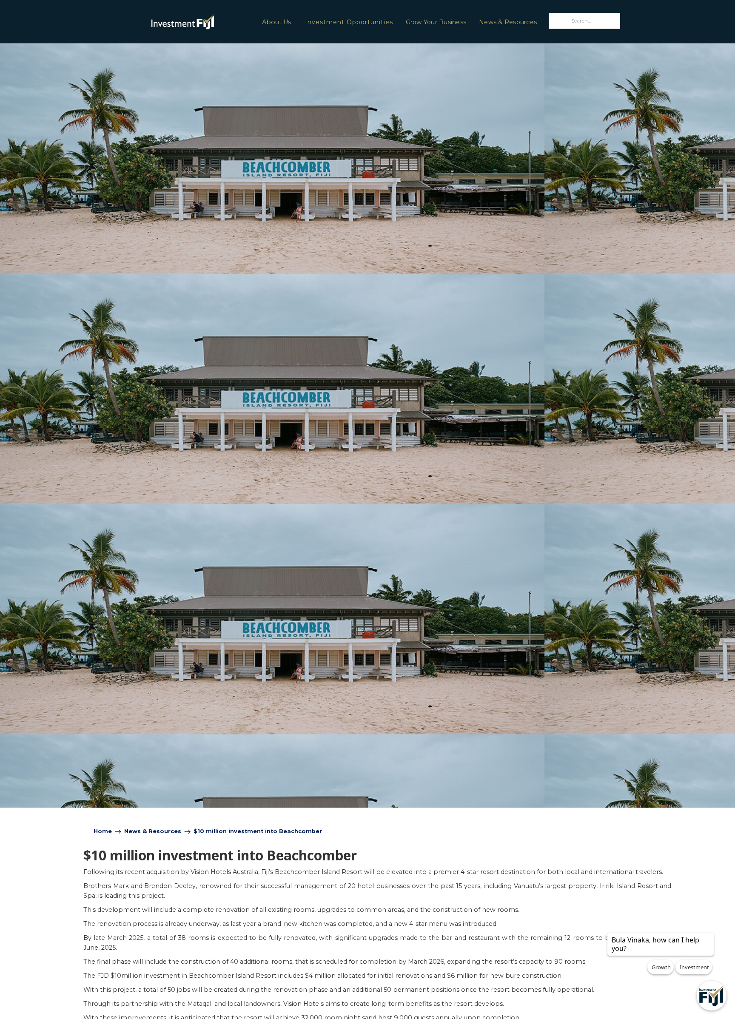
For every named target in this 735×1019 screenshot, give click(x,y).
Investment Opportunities (349, 22)
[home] (160, 21)
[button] (276, 22)
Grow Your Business (436, 22)
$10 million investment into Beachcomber (258, 831)
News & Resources (508, 22)
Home (103, 831)
